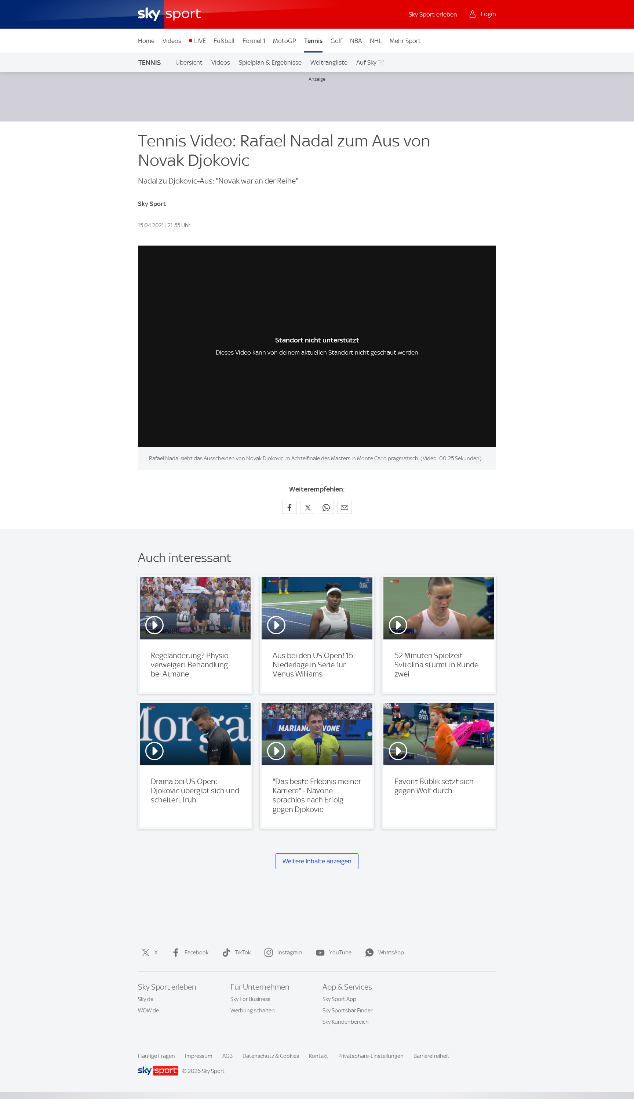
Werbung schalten (252, 1010)
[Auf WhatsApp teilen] (326, 507)
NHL (376, 40)
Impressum (198, 1056)
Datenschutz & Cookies (271, 1056)
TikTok (243, 952)
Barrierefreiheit (431, 1056)
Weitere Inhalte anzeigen (317, 861)
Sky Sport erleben (433, 14)
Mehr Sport (405, 40)
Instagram (289, 952)
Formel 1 (254, 40)
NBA (356, 40)
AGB (227, 1056)
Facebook (196, 952)
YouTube (340, 952)
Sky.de (145, 999)
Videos (172, 40)
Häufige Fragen (156, 1056)
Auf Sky (366, 62)
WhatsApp (391, 952)
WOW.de (148, 1010)
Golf (336, 40)
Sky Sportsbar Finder (347, 1010)
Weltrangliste (328, 62)
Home (146, 40)
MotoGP (284, 40)
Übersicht (189, 62)
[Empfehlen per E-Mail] (344, 507)
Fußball (224, 40)
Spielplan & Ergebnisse (270, 62)
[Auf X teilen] (307, 507)
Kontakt (318, 1056)
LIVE (200, 40)
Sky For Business (250, 999)
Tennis (313, 40)
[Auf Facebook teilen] (289, 507)
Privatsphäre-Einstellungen (371, 1056)
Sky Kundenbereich (346, 1022)
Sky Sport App (339, 999)
